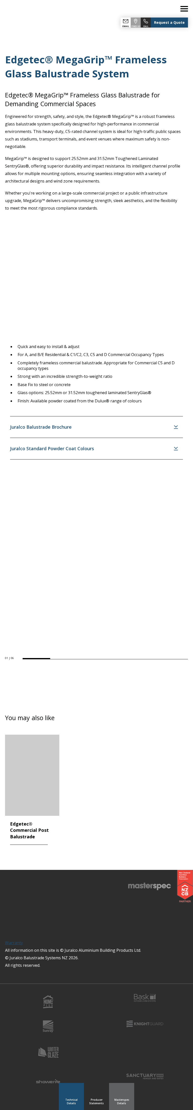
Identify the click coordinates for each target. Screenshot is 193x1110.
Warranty (14, 942)
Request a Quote (169, 22)
